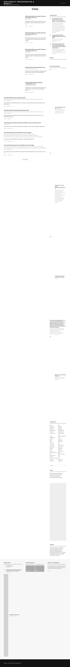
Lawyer (59, 444)
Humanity (36, 135)
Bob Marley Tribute (61, 430)
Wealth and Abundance (8, 149)
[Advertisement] (58, 512)
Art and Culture (16, 146)
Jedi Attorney (60, 441)
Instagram (58, 3)
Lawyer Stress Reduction (52, 448)
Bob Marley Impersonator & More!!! (19, 2)
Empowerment (32, 134)
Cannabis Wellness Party (61, 434)
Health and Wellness (8, 100)
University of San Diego (54, 458)
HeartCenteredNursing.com (29, 135)
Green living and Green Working (10, 135)
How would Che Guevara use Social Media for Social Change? (19, 145)
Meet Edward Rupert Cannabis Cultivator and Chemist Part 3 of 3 (35, 17)
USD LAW (51, 459)
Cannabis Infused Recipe (25, 99)
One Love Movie (60, 451)
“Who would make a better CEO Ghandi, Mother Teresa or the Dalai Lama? (22, 123)
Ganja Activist (60, 440)
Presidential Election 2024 (53, 453)
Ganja (51, 440)
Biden (59, 425)
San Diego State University (52, 456)
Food (42, 99)
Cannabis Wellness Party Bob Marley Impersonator (16, 110)
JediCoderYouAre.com (8, 136)
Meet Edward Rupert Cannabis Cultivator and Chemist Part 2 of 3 (35, 33)
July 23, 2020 (10, 106)
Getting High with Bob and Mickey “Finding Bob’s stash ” (33, 83)
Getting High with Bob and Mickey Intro (35, 67)
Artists (35, 68)
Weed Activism (60, 459)
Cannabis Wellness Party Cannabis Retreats (15, 97)
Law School (52, 444)
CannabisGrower (52, 433)
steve (27, 26)
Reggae (59, 452)
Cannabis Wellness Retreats (30, 85)
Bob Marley (60, 426)
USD (58, 458)
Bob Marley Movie (53, 430)
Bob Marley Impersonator (60, 429)
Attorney (51, 425)
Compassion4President (62, 436)
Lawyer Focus (52, 445)
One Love (51, 451)
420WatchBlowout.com (8, 99)
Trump (59, 456)
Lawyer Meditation (61, 445)
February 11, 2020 (10, 128)
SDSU (59, 455)
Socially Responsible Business (18, 136)
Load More (25, 159)
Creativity (23, 134)
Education (27, 134)
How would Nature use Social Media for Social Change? (17, 132)
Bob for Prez (52, 426)
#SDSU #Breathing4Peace (29, 68)
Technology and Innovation (29, 136)
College (51, 436)
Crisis (59, 437)
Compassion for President (52, 438)
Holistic (51, 441)
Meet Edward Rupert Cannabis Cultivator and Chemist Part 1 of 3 (35, 50)
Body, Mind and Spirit (17, 99)
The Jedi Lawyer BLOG (39, 136)
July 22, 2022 (31, 26)
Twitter (57, 3)
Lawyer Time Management (60, 448)
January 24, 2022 (31, 74)
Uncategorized (28, 19)
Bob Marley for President (52, 429)
